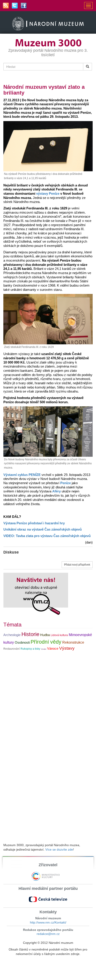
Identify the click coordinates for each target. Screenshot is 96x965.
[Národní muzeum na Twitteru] (14, 5)
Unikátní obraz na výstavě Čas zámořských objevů (42, 529)
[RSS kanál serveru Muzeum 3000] (5, 5)
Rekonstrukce (73, 642)
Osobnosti (22, 642)
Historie (30, 634)
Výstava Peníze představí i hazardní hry (34, 523)
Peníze (65, 483)
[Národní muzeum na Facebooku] (23, 5)
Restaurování (11, 648)
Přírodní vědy (46, 642)
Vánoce (52, 648)
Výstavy (67, 648)
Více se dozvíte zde (59, 849)
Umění (43, 649)
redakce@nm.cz (48, 934)
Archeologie (12, 635)
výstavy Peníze (47, 193)
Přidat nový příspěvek (77, 564)
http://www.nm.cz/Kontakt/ (48, 922)
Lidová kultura (59, 635)
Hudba (45, 635)
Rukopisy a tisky (30, 648)
